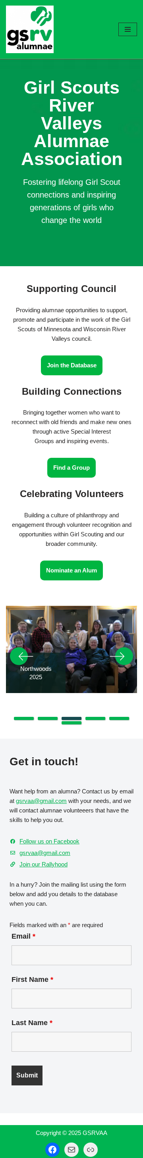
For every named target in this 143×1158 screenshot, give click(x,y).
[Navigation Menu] (127, 29)
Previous (22, 656)
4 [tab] (95, 718)
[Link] (90, 1150)
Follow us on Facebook (49, 841)
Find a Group (71, 467)
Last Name (32, 1023)
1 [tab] (24, 718)
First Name (32, 979)
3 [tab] (71, 718)
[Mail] (71, 1150)
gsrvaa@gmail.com (41, 800)
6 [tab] (71, 722)
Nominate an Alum (71, 570)
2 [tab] (48, 718)
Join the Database (72, 365)
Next (121, 656)
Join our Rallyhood (43, 864)
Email (23, 936)
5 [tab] (119, 718)
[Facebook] (52, 1150)
